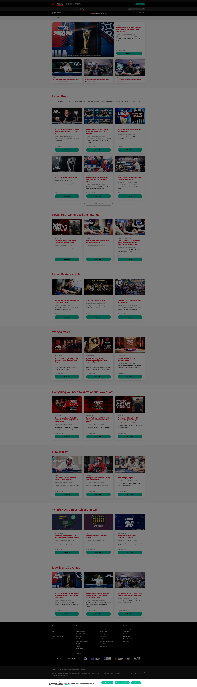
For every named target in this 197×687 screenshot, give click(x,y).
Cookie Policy (67, 684)
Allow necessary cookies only (122, 682)
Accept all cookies (136, 682)
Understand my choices (107, 682)
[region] (98, 683)
